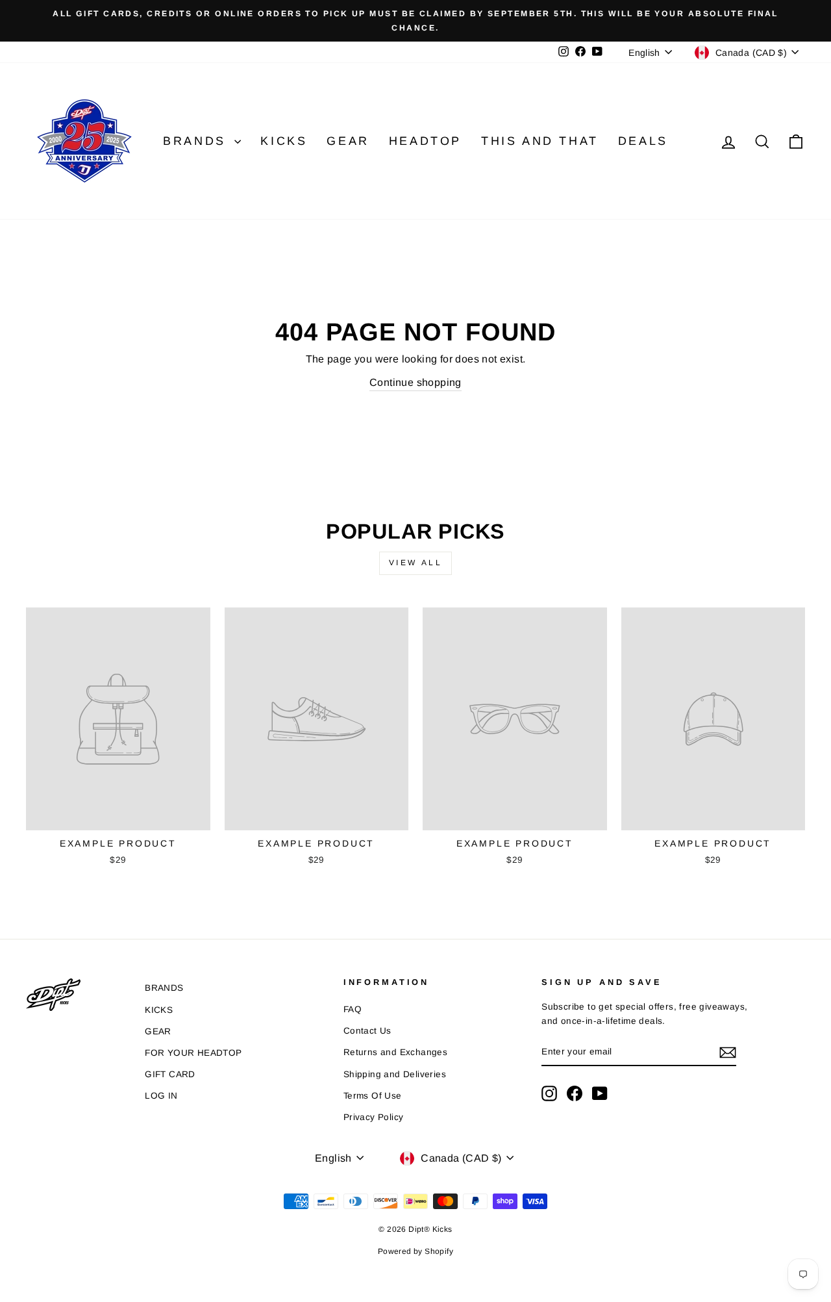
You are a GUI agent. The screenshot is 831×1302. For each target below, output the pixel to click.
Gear (348, 140)
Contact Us (367, 1031)
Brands (197, 140)
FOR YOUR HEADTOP (193, 1053)
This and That (540, 140)
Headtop (425, 140)
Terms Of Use (372, 1096)
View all (416, 562)
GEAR (158, 1031)
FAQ (352, 1009)
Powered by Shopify (415, 1251)
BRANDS (164, 988)
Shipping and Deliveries (394, 1074)
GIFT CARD (170, 1074)
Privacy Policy (373, 1117)
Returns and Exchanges (395, 1052)
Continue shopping (415, 382)
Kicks (283, 140)
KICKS (159, 1010)
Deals (643, 140)
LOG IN (161, 1096)
